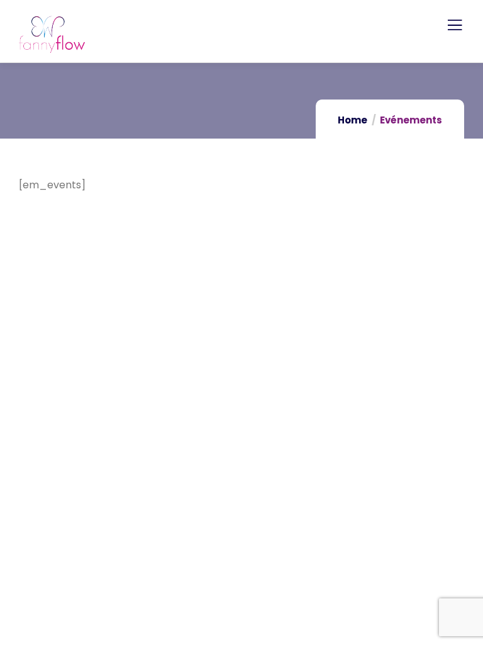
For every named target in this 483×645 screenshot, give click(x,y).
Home (352, 120)
